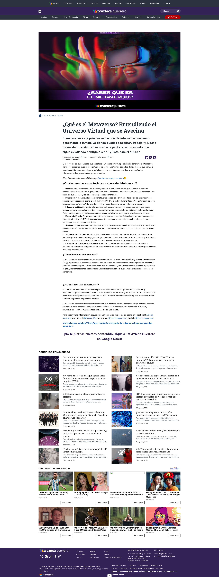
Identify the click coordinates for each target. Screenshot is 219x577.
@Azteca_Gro (90, 318)
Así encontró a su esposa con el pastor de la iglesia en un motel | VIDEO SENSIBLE (157, 377)
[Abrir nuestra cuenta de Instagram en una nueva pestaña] (46, 556)
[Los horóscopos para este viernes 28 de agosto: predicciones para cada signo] (49, 364)
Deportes (106, 3)
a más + (166, 3)
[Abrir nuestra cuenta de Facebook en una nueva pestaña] (55, 556)
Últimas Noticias (153, 17)
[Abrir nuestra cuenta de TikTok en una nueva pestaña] (50, 556)
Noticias (118, 3)
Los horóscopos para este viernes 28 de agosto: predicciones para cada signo (82, 358)
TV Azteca (68, 3)
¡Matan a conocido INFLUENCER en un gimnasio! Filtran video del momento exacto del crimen (155, 360)
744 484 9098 (159, 556)
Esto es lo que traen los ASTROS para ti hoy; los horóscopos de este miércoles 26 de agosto (85, 433)
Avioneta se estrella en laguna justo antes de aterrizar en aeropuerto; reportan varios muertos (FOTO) (84, 378)
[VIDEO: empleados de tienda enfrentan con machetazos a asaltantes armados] (122, 456)
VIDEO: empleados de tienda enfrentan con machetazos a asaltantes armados (157, 450)
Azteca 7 (94, 3)
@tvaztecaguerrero (117, 318)
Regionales (154, 3)
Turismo (55, 17)
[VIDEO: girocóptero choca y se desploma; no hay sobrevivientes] (122, 437)
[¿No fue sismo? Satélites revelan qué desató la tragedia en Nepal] (49, 456)
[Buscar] (178, 10)
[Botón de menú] (40, 11)
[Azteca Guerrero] (109, 11)
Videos (143, 3)
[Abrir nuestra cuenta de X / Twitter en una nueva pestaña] (41, 556)
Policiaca (126, 17)
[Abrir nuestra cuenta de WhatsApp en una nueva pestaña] (59, 556)
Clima (85, 17)
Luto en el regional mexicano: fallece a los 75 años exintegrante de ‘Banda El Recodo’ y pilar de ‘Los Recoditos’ (85, 415)
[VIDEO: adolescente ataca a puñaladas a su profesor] (49, 401)
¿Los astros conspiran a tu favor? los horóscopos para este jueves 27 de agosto (156, 413)
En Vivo (174, 17)
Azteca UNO (82, 3)
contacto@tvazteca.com (163, 554)
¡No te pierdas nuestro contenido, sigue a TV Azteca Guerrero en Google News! (109, 336)
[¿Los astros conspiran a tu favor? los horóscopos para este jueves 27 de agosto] (122, 419)
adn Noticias (130, 3)
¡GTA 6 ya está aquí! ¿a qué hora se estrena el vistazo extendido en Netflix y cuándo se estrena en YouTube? (158, 397)
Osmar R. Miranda (72, 159)
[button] (109, 575)
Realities (138, 17)
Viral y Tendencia (71, 17)
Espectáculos (111, 17)
